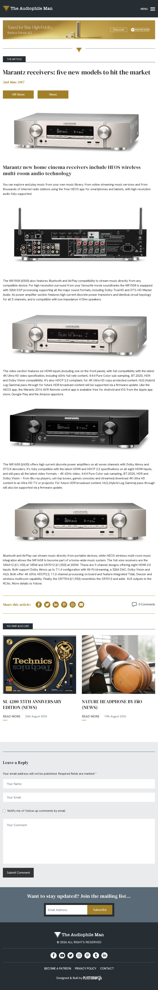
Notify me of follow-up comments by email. (36, 811)
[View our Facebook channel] (62, 955)
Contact (107, 968)
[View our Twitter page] (70, 955)
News (53, 94)
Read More (11, 716)
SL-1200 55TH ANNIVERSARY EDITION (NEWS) (32, 704)
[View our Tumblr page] (96, 955)
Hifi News (18, 94)
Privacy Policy (85, 968)
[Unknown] (79, 30)
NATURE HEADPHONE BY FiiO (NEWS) (112, 704)
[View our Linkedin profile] (104, 955)
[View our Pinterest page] (87, 955)
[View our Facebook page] (53, 955)
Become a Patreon (57, 968)
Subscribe (100, 910)
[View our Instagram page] (79, 955)
